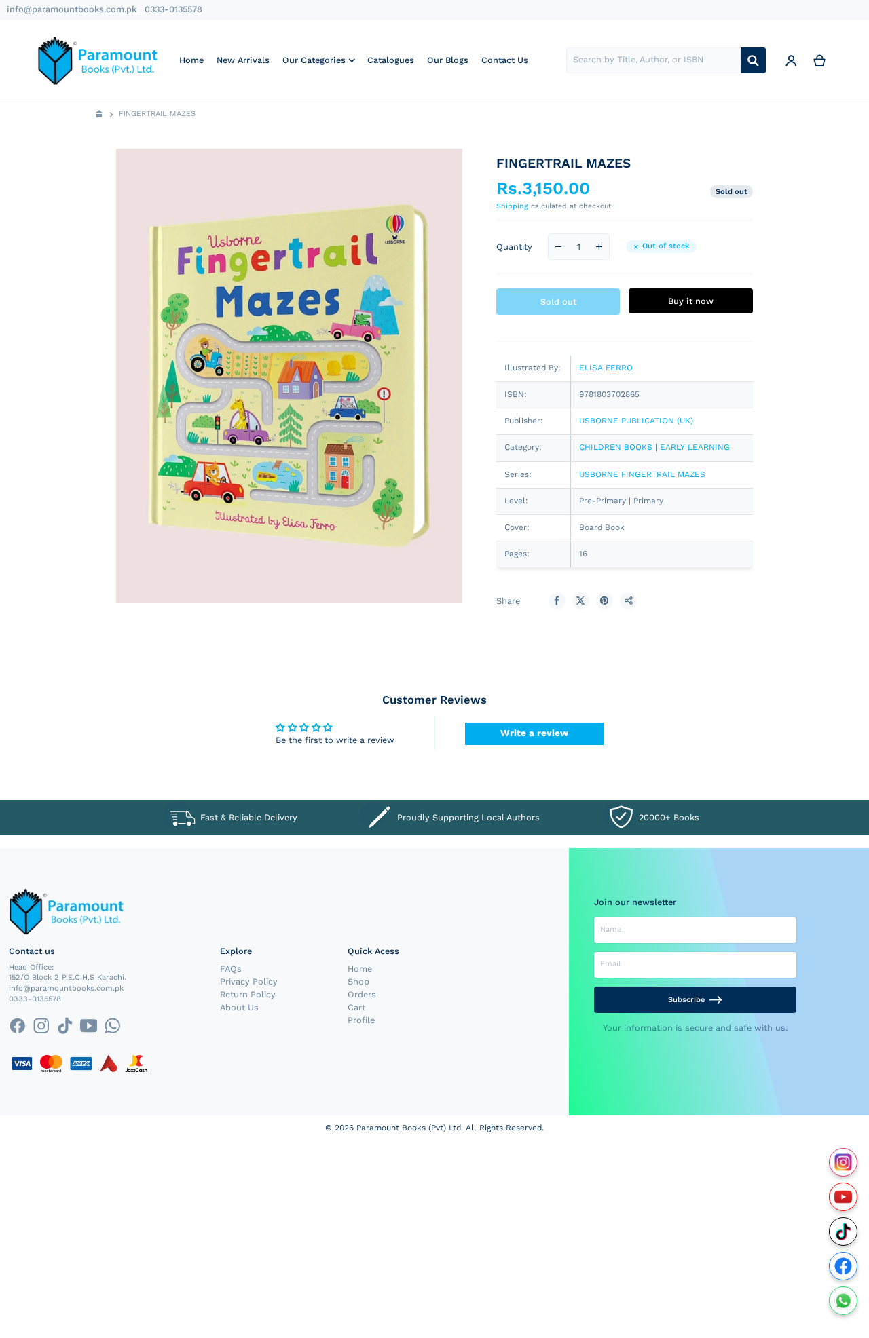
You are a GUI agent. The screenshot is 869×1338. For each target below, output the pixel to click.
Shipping (512, 206)
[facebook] (17, 1025)
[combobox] (653, 60)
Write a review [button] (534, 732)
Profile (361, 1020)
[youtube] (88, 1025)
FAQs (231, 968)
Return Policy (248, 994)
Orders (362, 994)
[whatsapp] (112, 1025)
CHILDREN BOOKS (615, 447)
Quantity (514, 247)
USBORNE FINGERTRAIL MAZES (642, 474)
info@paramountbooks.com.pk (71, 9)
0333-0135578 (173, 9)
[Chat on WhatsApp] (843, 1301)
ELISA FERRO (606, 367)
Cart (356, 1007)
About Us (239, 1007)
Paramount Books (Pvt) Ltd (408, 1127)
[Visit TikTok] (843, 1231)
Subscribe (686, 999)
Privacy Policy (249, 981)
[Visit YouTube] (843, 1197)
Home (360, 968)
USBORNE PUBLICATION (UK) (636, 420)
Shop (358, 981)
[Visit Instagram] (843, 1162)
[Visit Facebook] (843, 1266)
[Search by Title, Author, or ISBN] (753, 60)
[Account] (791, 60)
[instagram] (41, 1025)
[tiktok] (65, 1025)
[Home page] (99, 114)
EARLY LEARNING (695, 447)
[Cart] (819, 60)
